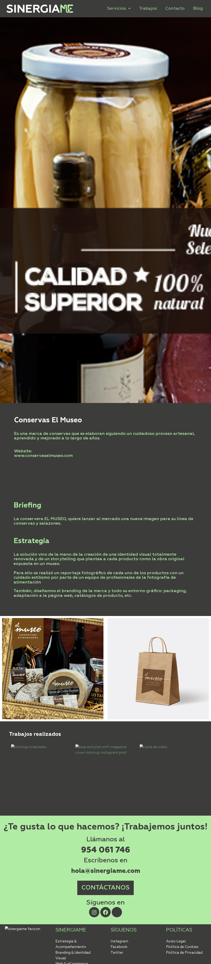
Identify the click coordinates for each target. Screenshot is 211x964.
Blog (198, 8)
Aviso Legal (176, 941)
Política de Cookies (182, 947)
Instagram (119, 941)
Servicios (116, 8)
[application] (128, 9)
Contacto (175, 8)
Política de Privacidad (184, 953)
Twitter (117, 953)
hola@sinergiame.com (105, 871)
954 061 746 (105, 850)
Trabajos (148, 8)
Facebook (119, 947)
